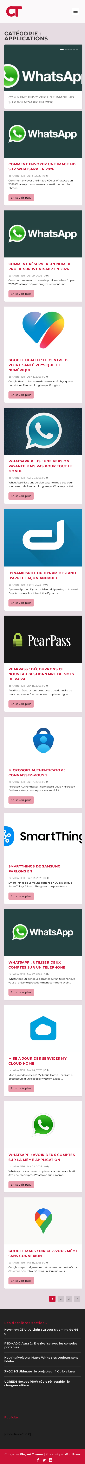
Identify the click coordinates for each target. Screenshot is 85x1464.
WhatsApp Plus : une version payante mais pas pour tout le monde (40, 466)
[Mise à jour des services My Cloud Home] (43, 1028)
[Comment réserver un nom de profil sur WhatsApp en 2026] (43, 233)
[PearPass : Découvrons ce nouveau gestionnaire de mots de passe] (43, 639)
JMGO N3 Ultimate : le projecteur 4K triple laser (40, 1371)
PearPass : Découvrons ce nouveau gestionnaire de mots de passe (41, 674)
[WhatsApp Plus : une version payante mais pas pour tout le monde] (43, 431)
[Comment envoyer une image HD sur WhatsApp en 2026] (43, 134)
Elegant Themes (31, 1454)
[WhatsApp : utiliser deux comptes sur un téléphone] (43, 932)
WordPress (72, 1454)
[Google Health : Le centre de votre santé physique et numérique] (43, 330)
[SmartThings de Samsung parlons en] (43, 836)
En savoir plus (21, 197)
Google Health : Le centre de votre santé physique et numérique (39, 365)
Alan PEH (19, 175)
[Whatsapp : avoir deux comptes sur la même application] (43, 1124)
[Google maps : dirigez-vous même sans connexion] (43, 1220)
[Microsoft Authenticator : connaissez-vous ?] (43, 740)
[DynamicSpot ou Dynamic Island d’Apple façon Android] (43, 537)
